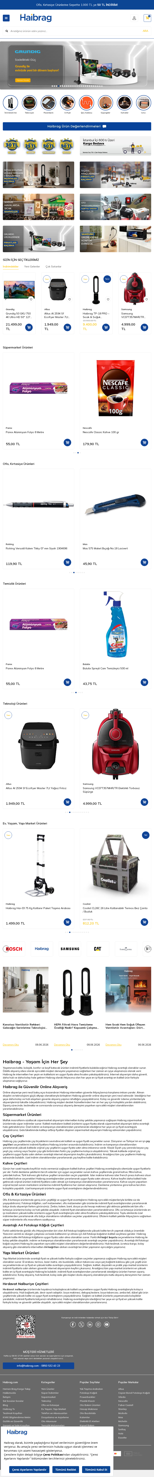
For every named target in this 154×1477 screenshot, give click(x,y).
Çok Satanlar (53, 266)
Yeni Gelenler (32, 266)
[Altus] (77, 65)
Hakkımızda (9, 1392)
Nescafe (10, 428)
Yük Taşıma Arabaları (91, 1388)
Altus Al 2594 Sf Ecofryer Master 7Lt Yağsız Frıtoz (56, 315)
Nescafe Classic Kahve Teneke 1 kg (104, 432)
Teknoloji (46, 1401)
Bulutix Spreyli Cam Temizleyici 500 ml (28, 668)
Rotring (10, 544)
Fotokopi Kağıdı (88, 1392)
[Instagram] (98, 1324)
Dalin (85, 664)
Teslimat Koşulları (12, 1413)
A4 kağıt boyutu (107, 1237)
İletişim (7, 1397)
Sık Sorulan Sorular (13, 1401)
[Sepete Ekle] (29, 327)
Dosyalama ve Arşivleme (55, 1417)
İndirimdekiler (11, 266)
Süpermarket (48, 1397)
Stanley (122, 1409)
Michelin (122, 1421)
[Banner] (42, 948)
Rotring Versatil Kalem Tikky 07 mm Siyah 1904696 (36, 548)
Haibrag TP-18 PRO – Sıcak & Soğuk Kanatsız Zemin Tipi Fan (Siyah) (96, 315)
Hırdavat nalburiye (15, 1289)
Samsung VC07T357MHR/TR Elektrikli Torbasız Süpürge (132, 315)
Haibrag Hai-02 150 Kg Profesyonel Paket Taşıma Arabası (113, 909)
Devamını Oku (11, 1044)
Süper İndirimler (50, 1392)
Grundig (10, 309)
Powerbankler (87, 1397)
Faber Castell (125, 1405)
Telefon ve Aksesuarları (54, 1413)
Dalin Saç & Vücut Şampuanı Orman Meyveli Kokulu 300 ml (114, 670)
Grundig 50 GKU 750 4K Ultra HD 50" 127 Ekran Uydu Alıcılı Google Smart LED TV (19, 315)
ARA (145, 31)
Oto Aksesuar (49, 1421)
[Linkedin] (90, 1324)
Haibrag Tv (9, 1409)
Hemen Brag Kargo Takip (16, 1388)
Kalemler (85, 1417)
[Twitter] (81, 1324)
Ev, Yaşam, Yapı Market (53, 1409)
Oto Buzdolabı (88, 1413)
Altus (47, 309)
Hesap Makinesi (89, 1409)
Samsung (126, 309)
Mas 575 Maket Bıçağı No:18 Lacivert (105, 548)
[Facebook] (73, 1324)
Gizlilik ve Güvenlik (13, 1421)
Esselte (122, 1437)
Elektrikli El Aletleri (90, 1421)
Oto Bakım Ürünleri (90, 1405)
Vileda (121, 1397)
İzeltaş (122, 1429)
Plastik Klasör (87, 1401)
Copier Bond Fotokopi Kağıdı (134, 1392)
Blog (5, 1405)
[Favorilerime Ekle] (31, 299)
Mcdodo (122, 1413)
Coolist (10, 903)
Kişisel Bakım (87, 1425)
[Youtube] (106, 1324)
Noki (120, 1433)
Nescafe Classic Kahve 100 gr (24, 432)
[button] (52, 86)
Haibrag (87, 309)
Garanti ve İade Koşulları (16, 1425)
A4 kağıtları (51, 1247)
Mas (85, 544)
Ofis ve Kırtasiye (50, 1405)
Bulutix (9, 664)
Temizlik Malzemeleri (52, 1425)
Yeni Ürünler (47, 1388)
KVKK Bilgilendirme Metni (16, 1417)
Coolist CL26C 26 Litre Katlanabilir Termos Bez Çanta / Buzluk (38, 909)
